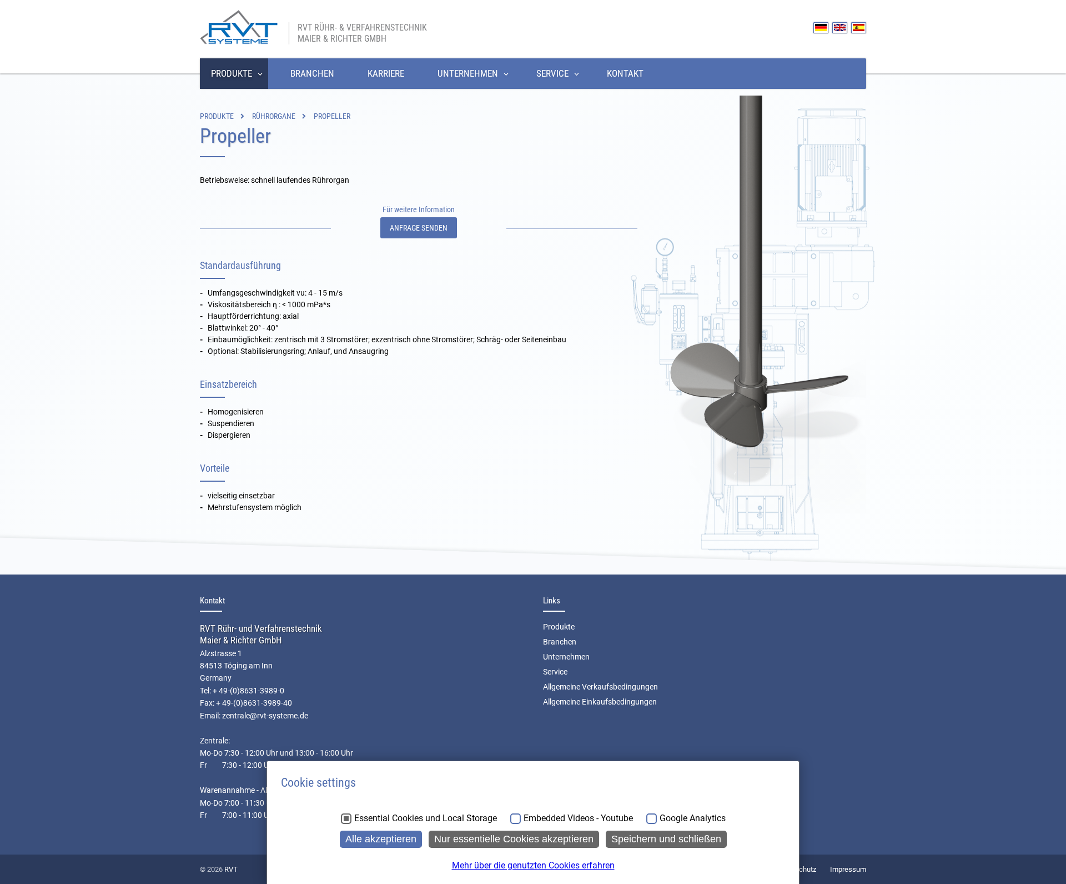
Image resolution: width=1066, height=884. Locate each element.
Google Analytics (693, 818)
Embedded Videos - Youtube (578, 818)
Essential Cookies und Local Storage (425, 818)
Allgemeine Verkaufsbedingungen (600, 686)
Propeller (332, 116)
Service (552, 73)
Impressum (848, 869)
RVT (231, 869)
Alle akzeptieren (380, 839)
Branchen (312, 73)
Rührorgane (273, 116)
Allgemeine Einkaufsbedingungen (600, 701)
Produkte (231, 73)
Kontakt (625, 73)
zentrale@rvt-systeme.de (265, 715)
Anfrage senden (418, 227)
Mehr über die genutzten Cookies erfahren (533, 865)
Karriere (386, 73)
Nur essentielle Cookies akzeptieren (514, 839)
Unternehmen (468, 73)
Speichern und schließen (666, 839)
